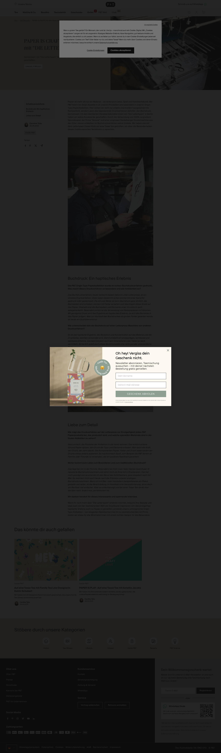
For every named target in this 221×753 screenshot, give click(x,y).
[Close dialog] (168, 350)
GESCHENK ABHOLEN (141, 393)
